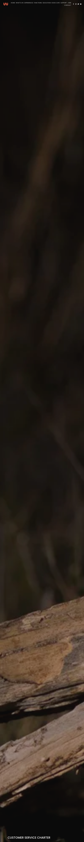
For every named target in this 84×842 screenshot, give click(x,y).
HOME (13, 3)
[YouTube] (81, 4)
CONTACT (67, 5)
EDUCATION (47, 3)
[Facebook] (73, 4)
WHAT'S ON (19, 3)
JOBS (69, 3)
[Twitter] (78, 4)
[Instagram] (76, 4)
